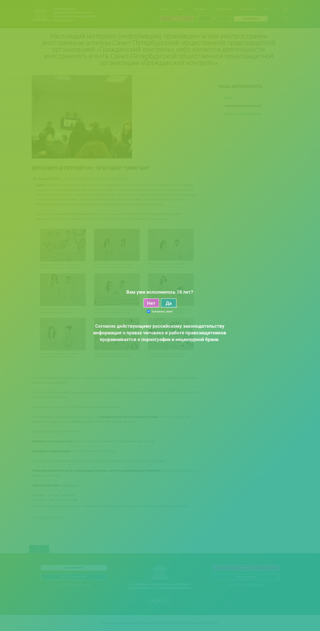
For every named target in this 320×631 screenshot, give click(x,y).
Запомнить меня (161, 311)
